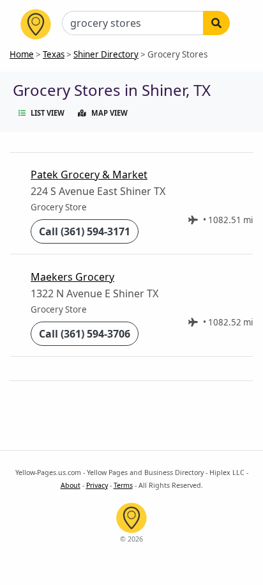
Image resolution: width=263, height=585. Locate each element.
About (70, 485)
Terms (123, 485)
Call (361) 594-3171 (84, 231)
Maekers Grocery (72, 277)
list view (47, 113)
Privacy (97, 485)
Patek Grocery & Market (89, 175)
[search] (216, 23)
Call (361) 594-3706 (84, 334)
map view (109, 113)
